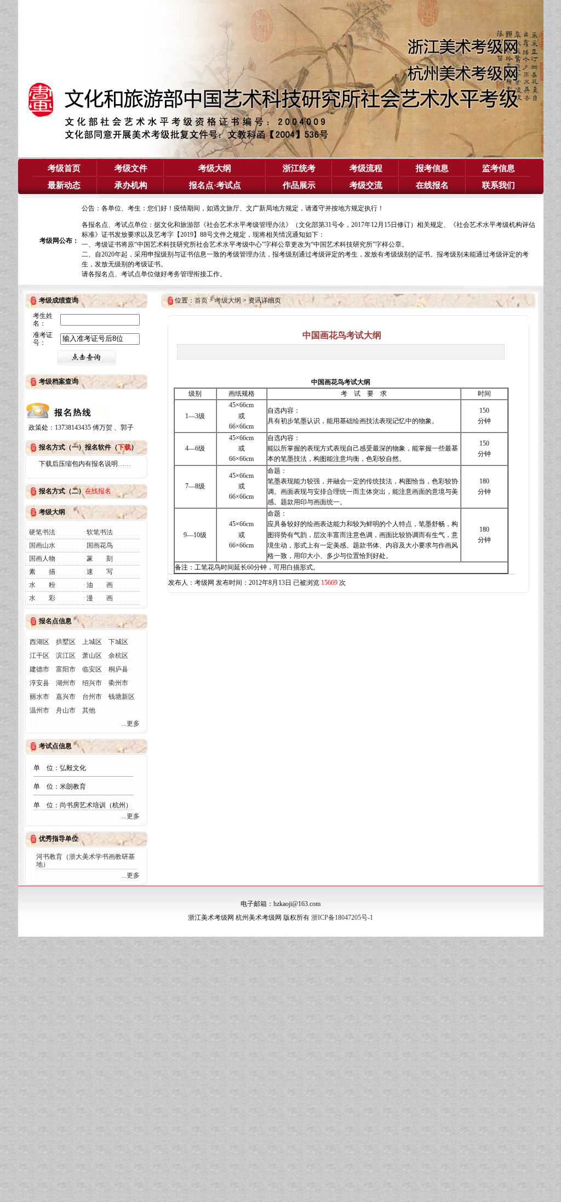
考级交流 (366, 185)
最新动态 (64, 185)
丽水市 (39, 696)
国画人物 (42, 558)
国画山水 (42, 545)
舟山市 (66, 710)
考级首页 (64, 168)
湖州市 (66, 683)
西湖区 (39, 642)
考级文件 (131, 168)
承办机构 (131, 185)
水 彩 (42, 598)
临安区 (92, 669)
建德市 (39, 669)
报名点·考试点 (215, 185)
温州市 (39, 710)
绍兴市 (92, 683)
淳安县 (39, 683)
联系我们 (498, 185)
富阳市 (66, 669)
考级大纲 (214, 168)
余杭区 (118, 655)
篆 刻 (100, 558)
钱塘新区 (121, 696)
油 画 (100, 585)
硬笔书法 (42, 532)
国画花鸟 (100, 545)
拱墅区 (66, 642)
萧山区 (92, 655)
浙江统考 (299, 168)
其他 (88, 710)
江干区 (39, 655)
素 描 (42, 572)
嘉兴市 (66, 696)
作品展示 (299, 185)
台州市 (92, 696)
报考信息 (432, 168)
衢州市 (118, 683)
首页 (201, 300)
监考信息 (498, 168)
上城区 (92, 642)
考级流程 (366, 168)
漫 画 (100, 598)
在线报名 (432, 185)
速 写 (100, 572)
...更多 (131, 723)
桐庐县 (118, 669)
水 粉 (42, 585)
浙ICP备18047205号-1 (342, 917)
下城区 (118, 642)
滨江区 (66, 655)
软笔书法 (100, 532)
